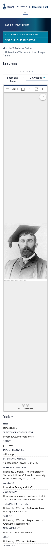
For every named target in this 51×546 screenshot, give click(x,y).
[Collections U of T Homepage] (4, 48)
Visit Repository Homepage (21, 34)
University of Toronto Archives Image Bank (25, 54)
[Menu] (25, 12)
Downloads (36, 77)
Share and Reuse (12, 79)
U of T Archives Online (20, 48)
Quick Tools (24, 71)
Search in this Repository (20, 40)
